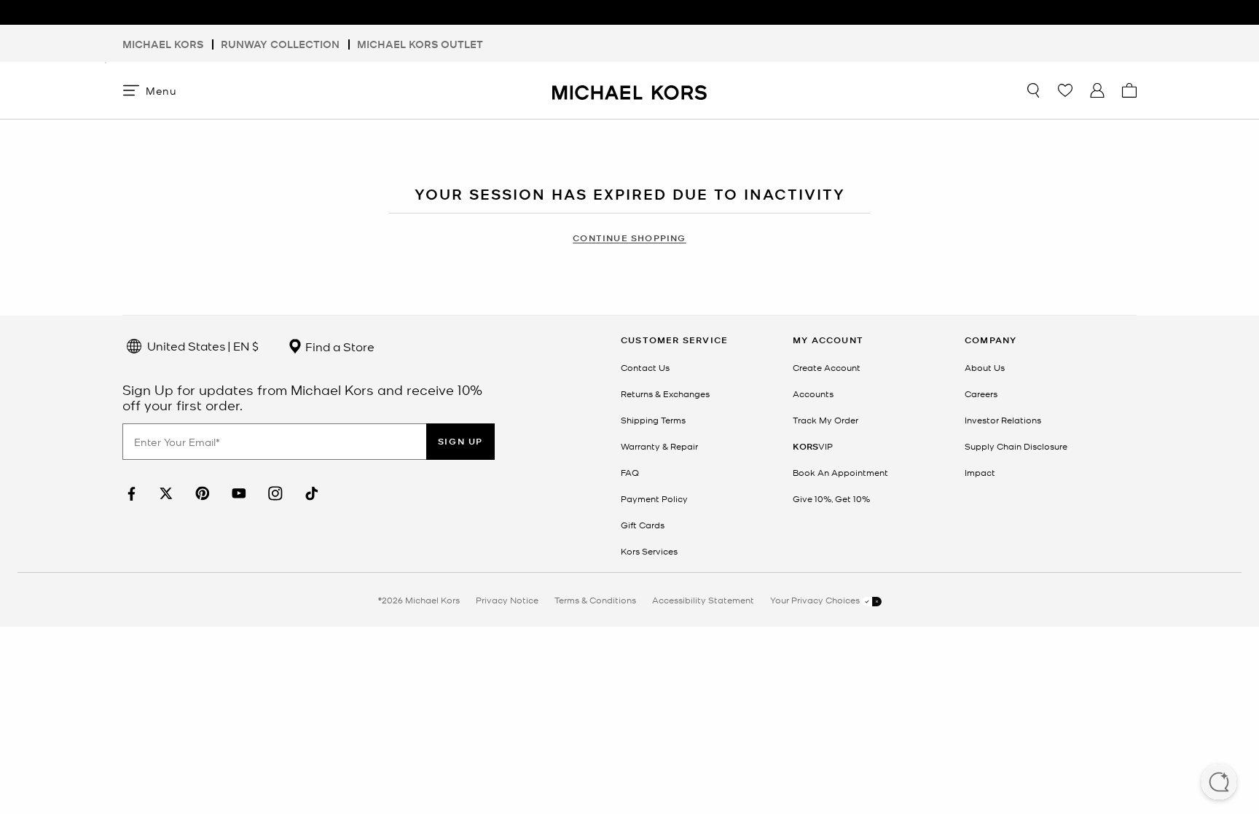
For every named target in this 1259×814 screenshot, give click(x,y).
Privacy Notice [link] (507, 600)
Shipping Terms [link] (653, 420)
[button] (1219, 783)
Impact (980, 472)
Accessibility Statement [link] (703, 600)
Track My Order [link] (825, 420)
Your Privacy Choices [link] (816, 600)
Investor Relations (1003, 420)
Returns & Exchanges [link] (665, 393)
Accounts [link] (813, 393)
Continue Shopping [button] (629, 238)
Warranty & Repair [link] (659, 446)
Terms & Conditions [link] (595, 600)
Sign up (460, 441)
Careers (981, 393)
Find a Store (338, 346)
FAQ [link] (630, 472)
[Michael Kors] (629, 90)
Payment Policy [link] (654, 498)
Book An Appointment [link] (840, 472)
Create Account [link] (826, 367)
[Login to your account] (1097, 90)
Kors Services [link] (649, 551)
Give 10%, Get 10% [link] (831, 498)
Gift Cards (642, 525)
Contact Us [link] (645, 367)
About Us (985, 367)
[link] (129, 494)
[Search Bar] (1033, 90)
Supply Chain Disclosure (1016, 446)
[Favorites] (1065, 90)
